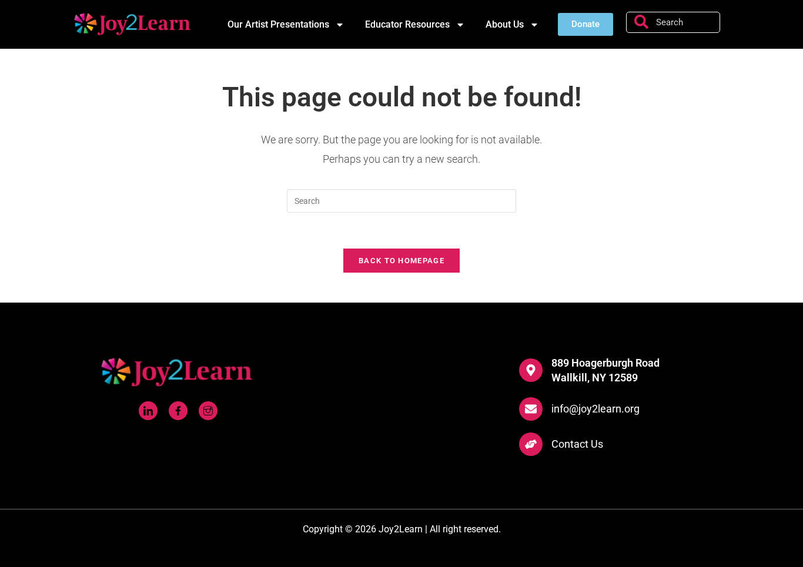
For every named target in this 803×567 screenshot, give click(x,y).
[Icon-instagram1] (208, 410)
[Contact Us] (531, 444)
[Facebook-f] (178, 410)
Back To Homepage (401, 260)
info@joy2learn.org (595, 408)
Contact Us (577, 444)
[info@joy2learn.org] (531, 409)
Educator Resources (407, 24)
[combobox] (673, 22)
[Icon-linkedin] (148, 410)
